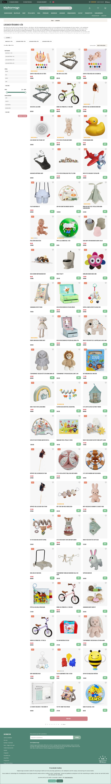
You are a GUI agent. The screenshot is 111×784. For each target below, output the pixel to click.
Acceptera (59, 781)
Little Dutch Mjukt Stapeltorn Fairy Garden (66, 540)
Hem (52, 20)
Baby (24, 13)
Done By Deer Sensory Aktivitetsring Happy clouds (94, 440)
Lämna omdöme (8, 737)
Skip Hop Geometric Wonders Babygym (65, 206)
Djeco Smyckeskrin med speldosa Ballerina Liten (68, 340)
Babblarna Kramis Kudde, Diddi (89, 274)
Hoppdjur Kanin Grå (87, 573)
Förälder (45, 13)
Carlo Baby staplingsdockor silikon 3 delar (93, 241)
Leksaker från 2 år (34, 41)
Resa (38, 13)
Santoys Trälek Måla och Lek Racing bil (92, 74)
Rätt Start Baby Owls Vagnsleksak (64, 506)
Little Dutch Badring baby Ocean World (92, 473)
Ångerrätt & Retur (8, 763)
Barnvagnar (8, 13)
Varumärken (99, 13)
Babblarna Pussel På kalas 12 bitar (64, 440)
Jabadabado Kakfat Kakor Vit (89, 607)
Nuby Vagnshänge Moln (35, 673)
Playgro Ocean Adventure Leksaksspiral (66, 407)
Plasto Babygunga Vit (35, 206)
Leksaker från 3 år (47, 41)
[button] (99, 2)
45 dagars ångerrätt (42, 2)
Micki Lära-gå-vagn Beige (35, 573)
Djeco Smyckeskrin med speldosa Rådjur (66, 307)
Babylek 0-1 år (8, 41)
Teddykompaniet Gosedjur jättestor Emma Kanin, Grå (42, 373)
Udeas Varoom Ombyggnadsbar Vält (38, 274)
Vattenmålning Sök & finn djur (90, 373)
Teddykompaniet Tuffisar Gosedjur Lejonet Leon (67, 373)
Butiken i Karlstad (8, 742)
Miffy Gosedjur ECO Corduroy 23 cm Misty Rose (93, 506)
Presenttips (88, 13)
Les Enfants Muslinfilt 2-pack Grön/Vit (39, 707)
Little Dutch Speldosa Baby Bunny (64, 140)
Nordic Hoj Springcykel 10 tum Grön (65, 107)
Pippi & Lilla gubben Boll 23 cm (63, 241)
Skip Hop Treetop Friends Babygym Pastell (39, 440)
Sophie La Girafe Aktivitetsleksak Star (91, 307)
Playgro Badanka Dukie (88, 140)
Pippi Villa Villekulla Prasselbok (37, 607)
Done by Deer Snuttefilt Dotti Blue (91, 540)
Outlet (80, 13)
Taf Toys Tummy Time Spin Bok (63, 707)
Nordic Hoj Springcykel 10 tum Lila (38, 640)
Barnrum (54, 13)
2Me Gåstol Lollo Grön (35, 107)
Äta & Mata (31, 13)
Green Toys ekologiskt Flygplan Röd (91, 173)
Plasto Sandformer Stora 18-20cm (64, 673)
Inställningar (52, 781)
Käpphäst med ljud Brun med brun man (91, 107)
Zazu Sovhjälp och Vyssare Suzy (37, 140)
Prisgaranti (6, 760)
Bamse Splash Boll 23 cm (88, 707)
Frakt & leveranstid (8, 748)
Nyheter (103, 15)
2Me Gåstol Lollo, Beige (62, 74)
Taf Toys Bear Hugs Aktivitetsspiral (38, 540)
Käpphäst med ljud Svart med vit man (38, 506)
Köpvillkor (6, 758)
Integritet (6, 753)
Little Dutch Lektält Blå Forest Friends (92, 407)
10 (61, 724)
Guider (5, 750)
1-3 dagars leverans (13, 2)
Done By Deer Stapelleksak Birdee (37, 407)
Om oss (5, 740)
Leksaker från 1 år (20, 41)
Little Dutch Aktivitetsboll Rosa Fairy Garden (67, 473)
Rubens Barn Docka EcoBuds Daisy (37, 340)
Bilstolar (17, 13)
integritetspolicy (69, 777)
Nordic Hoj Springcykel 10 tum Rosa (65, 607)
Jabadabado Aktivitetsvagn (36, 307)
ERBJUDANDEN (71, 13)
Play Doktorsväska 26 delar (63, 640)
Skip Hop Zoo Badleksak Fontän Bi (90, 673)
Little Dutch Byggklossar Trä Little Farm (66, 173)
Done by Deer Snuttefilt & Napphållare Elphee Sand (95, 340)
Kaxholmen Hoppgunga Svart (36, 173)
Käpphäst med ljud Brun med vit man (38, 473)
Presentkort (95, 15)
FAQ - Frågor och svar (9, 745)
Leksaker (62, 13)
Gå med (77, 737)
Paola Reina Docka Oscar (35, 241)
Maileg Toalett (60, 274)
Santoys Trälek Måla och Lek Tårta (38, 74)
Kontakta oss (7, 755)
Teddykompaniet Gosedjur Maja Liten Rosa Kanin (94, 640)
